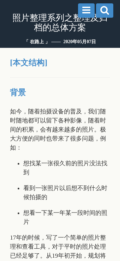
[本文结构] (28, 62)
